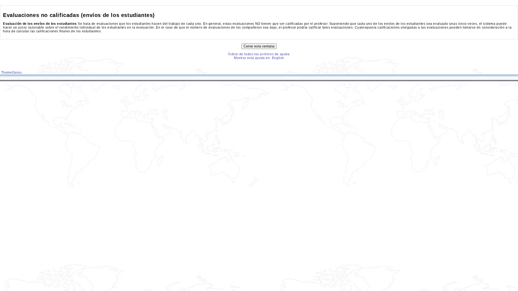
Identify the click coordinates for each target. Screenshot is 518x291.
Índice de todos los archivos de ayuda (258, 54)
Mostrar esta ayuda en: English (259, 58)
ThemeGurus (11, 72)
